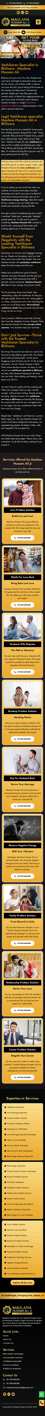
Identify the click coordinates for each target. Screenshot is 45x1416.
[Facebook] (18, 12)
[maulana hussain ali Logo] (17, 1310)
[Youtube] (26, 12)
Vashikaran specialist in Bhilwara (18, 104)
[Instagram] (22, 12)
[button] (38, 21)
